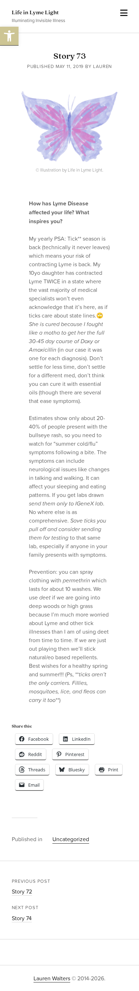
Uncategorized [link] (70, 839)
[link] (9, 36)
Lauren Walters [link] (52, 978)
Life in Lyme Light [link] (35, 13)
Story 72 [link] (22, 891)
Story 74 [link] (22, 918)
